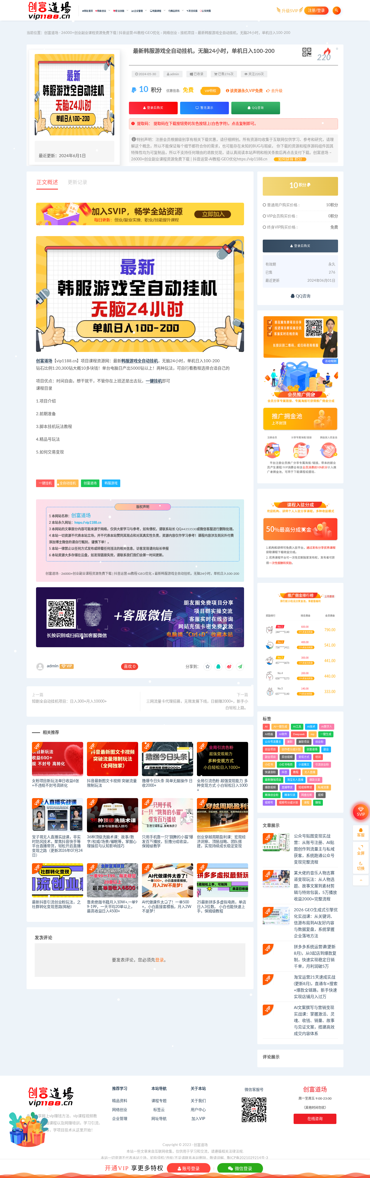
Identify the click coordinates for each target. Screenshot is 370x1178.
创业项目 (270, 749)
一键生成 (325, 734)
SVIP (361, 815)
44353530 (189, 529)
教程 (295, 772)
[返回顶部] (361, 880)
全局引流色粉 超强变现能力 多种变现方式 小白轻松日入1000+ (222, 785)
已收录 (198, 74)
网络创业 (170, 33)
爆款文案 (314, 780)
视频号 (269, 802)
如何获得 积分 (290, 159)
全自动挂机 (148, 361)
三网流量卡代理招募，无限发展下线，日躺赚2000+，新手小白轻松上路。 (197, 705)
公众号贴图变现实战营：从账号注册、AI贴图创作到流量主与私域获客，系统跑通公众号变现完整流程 (314, 849)
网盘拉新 (306, 795)
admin (53, 666)
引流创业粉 (322, 764)
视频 (320, 795)
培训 (318, 757)
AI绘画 (269, 734)
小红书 (269, 764)
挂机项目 (187, 33)
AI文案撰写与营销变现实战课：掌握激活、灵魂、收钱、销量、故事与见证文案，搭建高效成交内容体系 (314, 1021)
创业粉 (319, 742)
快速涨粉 (270, 772)
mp (312, 734)
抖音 (284, 772)
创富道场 (44, 361)
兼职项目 (303, 742)
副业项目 (270, 757)
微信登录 (243, 1168)
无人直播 (309, 772)
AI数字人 (326, 726)
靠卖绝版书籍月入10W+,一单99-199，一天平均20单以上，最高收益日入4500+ (112, 906)
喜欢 (129, 667)
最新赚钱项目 (273, 780)
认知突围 (206, 11)
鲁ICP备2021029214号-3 (247, 1158)
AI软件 (283, 734)
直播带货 (287, 787)
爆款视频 (270, 787)
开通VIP (117, 1168)
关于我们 (198, 1101)
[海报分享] (240, 667)
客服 (361, 835)
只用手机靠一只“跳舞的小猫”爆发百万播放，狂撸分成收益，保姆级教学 (167, 841)
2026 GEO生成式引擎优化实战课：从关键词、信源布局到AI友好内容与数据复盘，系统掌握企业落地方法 (316, 923)
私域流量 (323, 787)
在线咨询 (315, 1119)
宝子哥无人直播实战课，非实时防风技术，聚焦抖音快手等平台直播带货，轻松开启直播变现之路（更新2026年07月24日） (57, 846)
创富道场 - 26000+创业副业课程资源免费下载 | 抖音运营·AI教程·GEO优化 (102, 33)
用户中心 (198, 1110)
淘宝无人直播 (295, 780)
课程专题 (159, 1101)
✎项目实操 (192, 11)
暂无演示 (206, 107)
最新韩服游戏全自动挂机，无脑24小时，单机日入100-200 (197, 573)
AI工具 (297, 726)
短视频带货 (305, 787)
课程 (306, 802)
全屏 (361, 853)
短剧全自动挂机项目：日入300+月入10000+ (69, 701)
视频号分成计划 (288, 802)
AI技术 (311, 726)
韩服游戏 (129, 361)
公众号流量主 (273, 742)
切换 (361, 869)
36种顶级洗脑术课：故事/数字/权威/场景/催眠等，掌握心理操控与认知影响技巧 (112, 841)
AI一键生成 (280, 726)
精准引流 (289, 795)
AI (266, 726)
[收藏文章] (207, 667)
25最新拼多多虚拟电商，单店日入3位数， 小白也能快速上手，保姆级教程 (221, 906)
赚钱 (318, 802)
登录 (159, 960)
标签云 (159, 1110)
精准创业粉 (271, 795)
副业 (326, 749)
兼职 (290, 742)
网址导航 (159, 1119)
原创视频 (287, 757)
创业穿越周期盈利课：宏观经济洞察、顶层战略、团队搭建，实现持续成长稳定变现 (221, 841)
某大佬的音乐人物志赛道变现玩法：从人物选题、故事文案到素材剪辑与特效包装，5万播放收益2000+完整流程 (315, 886)
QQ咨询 (257, 107)
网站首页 (88, 11)
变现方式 (303, 757)
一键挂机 (154, 381)
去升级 (276, 91)
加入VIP (198, 1119)
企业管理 (119, 1119)
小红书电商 (286, 764)
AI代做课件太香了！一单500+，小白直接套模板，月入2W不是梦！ (166, 906)
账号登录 (190, 1168)
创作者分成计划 (291, 749)
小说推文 (303, 764)
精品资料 (119, 1101)
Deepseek (299, 734)
